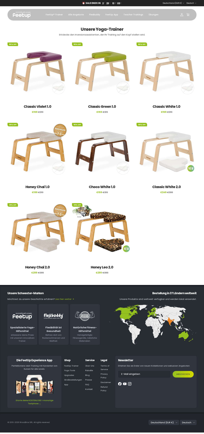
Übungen (153, 14)
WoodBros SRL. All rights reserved (35, 422)
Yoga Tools (69, 370)
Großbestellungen (73, 379)
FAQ (87, 384)
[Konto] (182, 14)
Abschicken (183, 374)
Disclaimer (106, 382)
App (66, 384)
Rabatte (89, 370)
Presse (88, 379)
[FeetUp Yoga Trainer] (22, 14)
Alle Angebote (76, 14)
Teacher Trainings (133, 14)
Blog (87, 375)
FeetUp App (111, 14)
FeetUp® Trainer (54, 14)
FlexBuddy (94, 14)
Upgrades (69, 375)
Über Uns (89, 365)
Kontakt (89, 389)
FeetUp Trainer (71, 365)
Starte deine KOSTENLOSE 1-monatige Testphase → (34, 402)
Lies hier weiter (63, 299)
